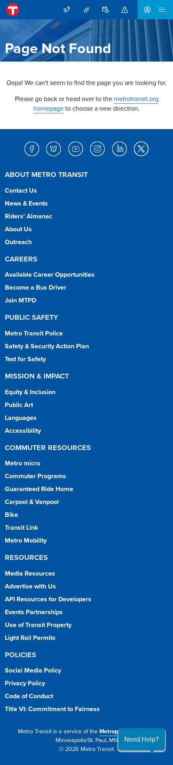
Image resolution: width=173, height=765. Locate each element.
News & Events (26, 203)
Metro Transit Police (34, 333)
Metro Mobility (26, 540)
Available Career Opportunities (50, 274)
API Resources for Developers (48, 599)
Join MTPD (20, 300)
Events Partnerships (34, 612)
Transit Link (21, 527)
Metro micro (22, 463)
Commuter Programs (35, 476)
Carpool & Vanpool (32, 501)
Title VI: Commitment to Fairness (52, 709)
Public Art (19, 404)
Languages (21, 417)
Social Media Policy (33, 670)
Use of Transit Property (38, 624)
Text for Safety (25, 359)
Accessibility (23, 430)
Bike (11, 514)
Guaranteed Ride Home (39, 489)
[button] (141, 740)
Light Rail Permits (30, 637)
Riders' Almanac (28, 216)
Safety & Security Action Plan (47, 346)
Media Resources (30, 573)
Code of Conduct (29, 696)
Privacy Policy (25, 683)
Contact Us (21, 190)
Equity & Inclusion (30, 392)
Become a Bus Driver (35, 287)
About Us (18, 229)
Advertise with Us (30, 586)
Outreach (18, 242)
